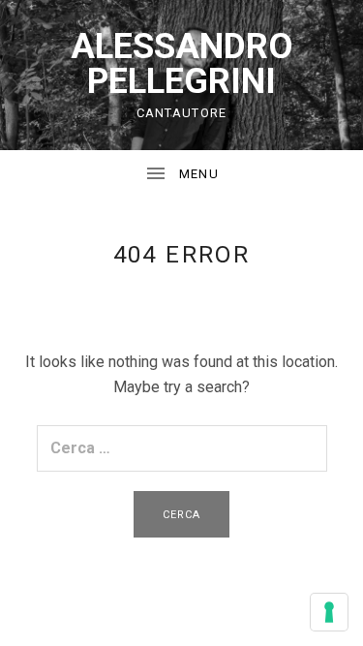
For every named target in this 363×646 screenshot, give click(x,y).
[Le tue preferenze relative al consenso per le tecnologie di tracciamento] (329, 612)
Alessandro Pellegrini (182, 64)
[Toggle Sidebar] (181, 174)
